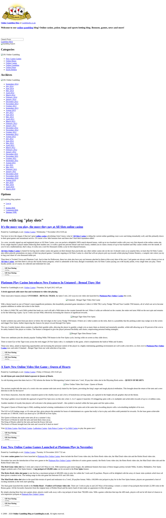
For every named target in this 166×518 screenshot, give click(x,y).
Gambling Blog (7, 42)
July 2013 (9, 112)
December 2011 (12, 154)
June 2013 (10, 115)
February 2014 (11, 97)
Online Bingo (11, 61)
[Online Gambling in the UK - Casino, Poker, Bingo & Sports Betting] (16, 21)
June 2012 (10, 141)
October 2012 (11, 132)
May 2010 (10, 185)
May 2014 (10, 91)
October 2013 (11, 106)
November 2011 (12, 156)
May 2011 (10, 167)
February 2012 (11, 150)
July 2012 (9, 139)
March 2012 (10, 147)
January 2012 (11, 152)
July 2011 (9, 165)
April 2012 (10, 145)
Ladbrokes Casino (40, 428)
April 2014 (10, 93)
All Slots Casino (79, 236)
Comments (12, 210)
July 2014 (9, 86)
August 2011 (11, 163)
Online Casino (11, 63)
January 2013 (11, 126)
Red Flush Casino (25, 428)
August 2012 (11, 137)
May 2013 (10, 117)
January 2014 (11, 99)
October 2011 (11, 158)
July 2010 (9, 182)
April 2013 (10, 119)
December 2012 (12, 128)
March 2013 (10, 121)
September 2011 (12, 161)
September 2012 (12, 134)
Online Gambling (12, 65)
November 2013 (12, 104)
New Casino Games (13, 59)
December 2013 (12, 102)
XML (11, 212)
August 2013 (11, 110)
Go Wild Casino (71, 428)
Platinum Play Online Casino (111, 296)
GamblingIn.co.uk (29, 23)
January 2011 (11, 172)
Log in (8, 203)
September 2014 (12, 84)
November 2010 (12, 176)
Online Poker (11, 67)
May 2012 (10, 143)
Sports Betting (11, 70)
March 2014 (10, 95)
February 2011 (11, 169)
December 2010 (12, 174)
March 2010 (10, 189)
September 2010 (12, 178)
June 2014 (10, 88)
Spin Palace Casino (55, 428)
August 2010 (11, 180)
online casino (41, 236)
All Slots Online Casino (10, 251)
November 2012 (12, 130)
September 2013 (12, 108)
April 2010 (10, 187)
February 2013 (11, 123)
